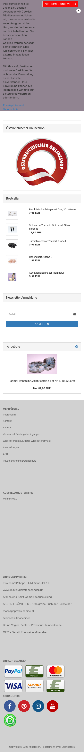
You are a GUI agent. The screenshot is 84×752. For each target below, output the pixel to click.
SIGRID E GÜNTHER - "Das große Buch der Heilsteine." (37, 603)
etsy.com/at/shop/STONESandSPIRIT (26, 583)
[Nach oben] (73, 746)
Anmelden (42, 324)
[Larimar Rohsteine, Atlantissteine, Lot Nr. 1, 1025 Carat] (42, 364)
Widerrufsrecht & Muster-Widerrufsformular (27, 440)
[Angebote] (76, 347)
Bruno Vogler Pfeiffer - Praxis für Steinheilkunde (32, 625)
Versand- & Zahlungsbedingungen (21, 434)
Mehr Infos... (10, 498)
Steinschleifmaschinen (16, 618)
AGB (5, 454)
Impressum (9, 414)
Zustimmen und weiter (60, 4)
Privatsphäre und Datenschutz (19, 460)
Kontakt (7, 420)
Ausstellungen (11, 447)
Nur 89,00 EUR (42, 388)
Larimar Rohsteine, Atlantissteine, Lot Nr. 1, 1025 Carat (42, 380)
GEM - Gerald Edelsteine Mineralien (25, 632)
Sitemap (7, 427)
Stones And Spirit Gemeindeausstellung (27, 596)
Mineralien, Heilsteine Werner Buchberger (51, 746)
